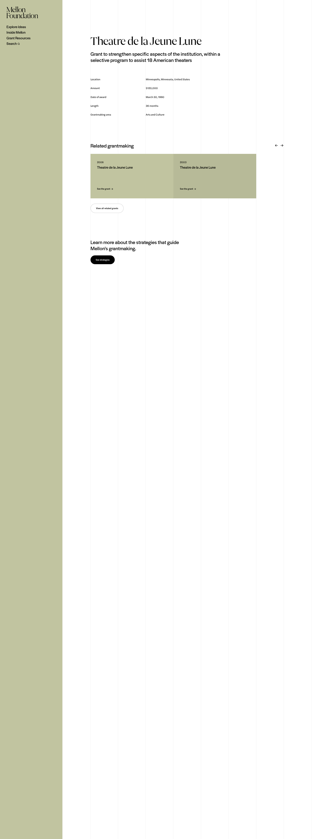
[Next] (282, 145)
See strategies (103, 259)
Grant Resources (18, 38)
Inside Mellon (16, 32)
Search (11, 43)
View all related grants (107, 208)
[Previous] (276, 145)
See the (103, 188)
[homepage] (22, 12)
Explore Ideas (16, 27)
